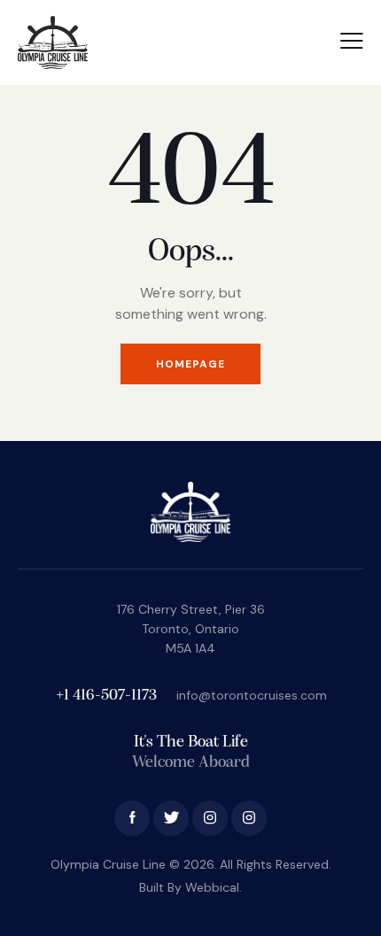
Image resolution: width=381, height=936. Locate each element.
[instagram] (210, 818)
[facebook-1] (132, 818)
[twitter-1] (171, 818)
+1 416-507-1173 (108, 696)
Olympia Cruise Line (108, 864)
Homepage (190, 364)
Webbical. (213, 887)
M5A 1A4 (190, 648)
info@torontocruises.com (251, 695)
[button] (351, 40)
